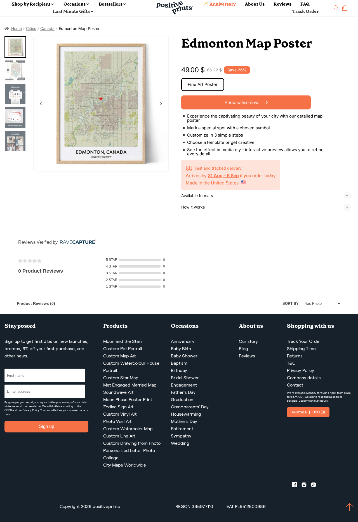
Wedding (180, 443)
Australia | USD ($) (308, 412)
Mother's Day (184, 421)
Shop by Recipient (30, 4)
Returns (295, 356)
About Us (255, 4)
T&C (291, 363)
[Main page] (174, 8)
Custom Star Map (120, 377)
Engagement (184, 385)
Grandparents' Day (190, 406)
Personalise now (242, 102)
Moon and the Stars (123, 341)
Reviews (282, 4)
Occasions (74, 4)
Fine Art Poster (203, 84)
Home (16, 28)
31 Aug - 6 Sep (223, 175)
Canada (47, 28)
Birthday (179, 370)
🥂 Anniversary (219, 4)
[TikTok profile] (316, 486)
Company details (304, 377)
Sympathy (181, 436)
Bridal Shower (185, 377)
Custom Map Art (119, 356)
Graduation (182, 399)
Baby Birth (181, 348)
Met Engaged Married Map (130, 385)
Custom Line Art (119, 436)
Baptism (179, 363)
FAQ (305, 4)
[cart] (344, 8)
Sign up (46, 426)
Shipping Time (301, 348)
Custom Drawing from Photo (132, 443)
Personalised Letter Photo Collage (129, 454)
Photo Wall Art (117, 421)
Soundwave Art (118, 392)
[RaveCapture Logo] (77, 242)
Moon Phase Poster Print (127, 399)
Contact (295, 385)
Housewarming (186, 414)
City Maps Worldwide (124, 465)
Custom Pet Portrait (122, 348)
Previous (41, 103)
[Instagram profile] (306, 486)
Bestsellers (111, 4)
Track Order (305, 11)
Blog (243, 348)
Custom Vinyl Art (119, 414)
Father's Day (183, 392)
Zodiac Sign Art (118, 406)
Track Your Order (304, 341)
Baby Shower (184, 356)
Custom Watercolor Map (128, 428)
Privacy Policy (31, 410)
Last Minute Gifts (71, 11)
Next (161, 103)
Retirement (182, 428)
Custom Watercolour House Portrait (131, 367)
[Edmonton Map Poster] (101, 103)
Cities (31, 28)
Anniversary (182, 341)
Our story (248, 341)
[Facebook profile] (297, 486)
